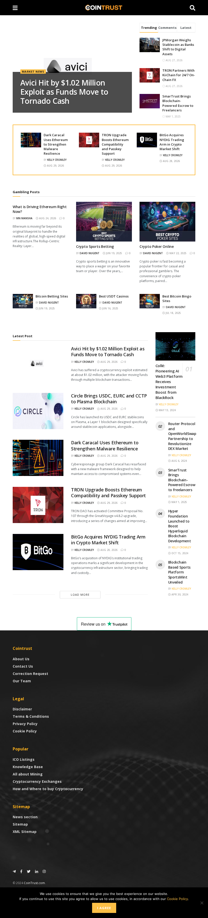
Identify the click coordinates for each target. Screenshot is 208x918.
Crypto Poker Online (157, 246)
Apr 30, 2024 (179, 594)
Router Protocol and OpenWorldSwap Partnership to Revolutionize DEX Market (182, 436)
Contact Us (23, 666)
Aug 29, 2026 (55, 165)
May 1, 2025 (179, 502)
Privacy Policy (25, 723)
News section (25, 816)
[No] (201, 902)
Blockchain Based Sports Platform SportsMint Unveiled (179, 572)
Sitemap (20, 824)
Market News (33, 71)
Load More (80, 594)
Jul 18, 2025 (173, 313)
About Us (21, 658)
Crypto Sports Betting (95, 246)
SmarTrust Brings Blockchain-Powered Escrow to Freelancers (177, 103)
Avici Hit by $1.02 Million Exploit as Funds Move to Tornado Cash (64, 91)
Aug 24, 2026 (47, 218)
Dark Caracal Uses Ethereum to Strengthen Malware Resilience (56, 144)
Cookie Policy (25, 731)
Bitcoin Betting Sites (52, 296)
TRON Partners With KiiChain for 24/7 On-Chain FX (178, 75)
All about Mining (28, 774)
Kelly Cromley (56, 160)
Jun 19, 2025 (113, 253)
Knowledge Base (28, 766)
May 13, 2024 (167, 410)
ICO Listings (23, 759)
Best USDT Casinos (114, 296)
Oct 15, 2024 (179, 553)
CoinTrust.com (34, 883)
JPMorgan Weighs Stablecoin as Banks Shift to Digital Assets (178, 47)
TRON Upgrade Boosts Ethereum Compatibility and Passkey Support (115, 144)
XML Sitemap (25, 831)
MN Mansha (24, 218)
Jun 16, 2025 (109, 308)
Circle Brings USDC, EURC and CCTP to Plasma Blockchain (109, 399)
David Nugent (89, 253)
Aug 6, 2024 (179, 461)
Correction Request (30, 673)
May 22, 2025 (177, 253)
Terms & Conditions (31, 716)
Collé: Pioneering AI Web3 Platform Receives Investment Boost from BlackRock (169, 381)
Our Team (22, 680)
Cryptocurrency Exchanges (37, 781)
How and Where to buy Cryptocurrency (48, 788)
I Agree (104, 908)
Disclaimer (22, 709)
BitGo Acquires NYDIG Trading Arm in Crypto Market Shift (172, 142)
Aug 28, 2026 (171, 161)
